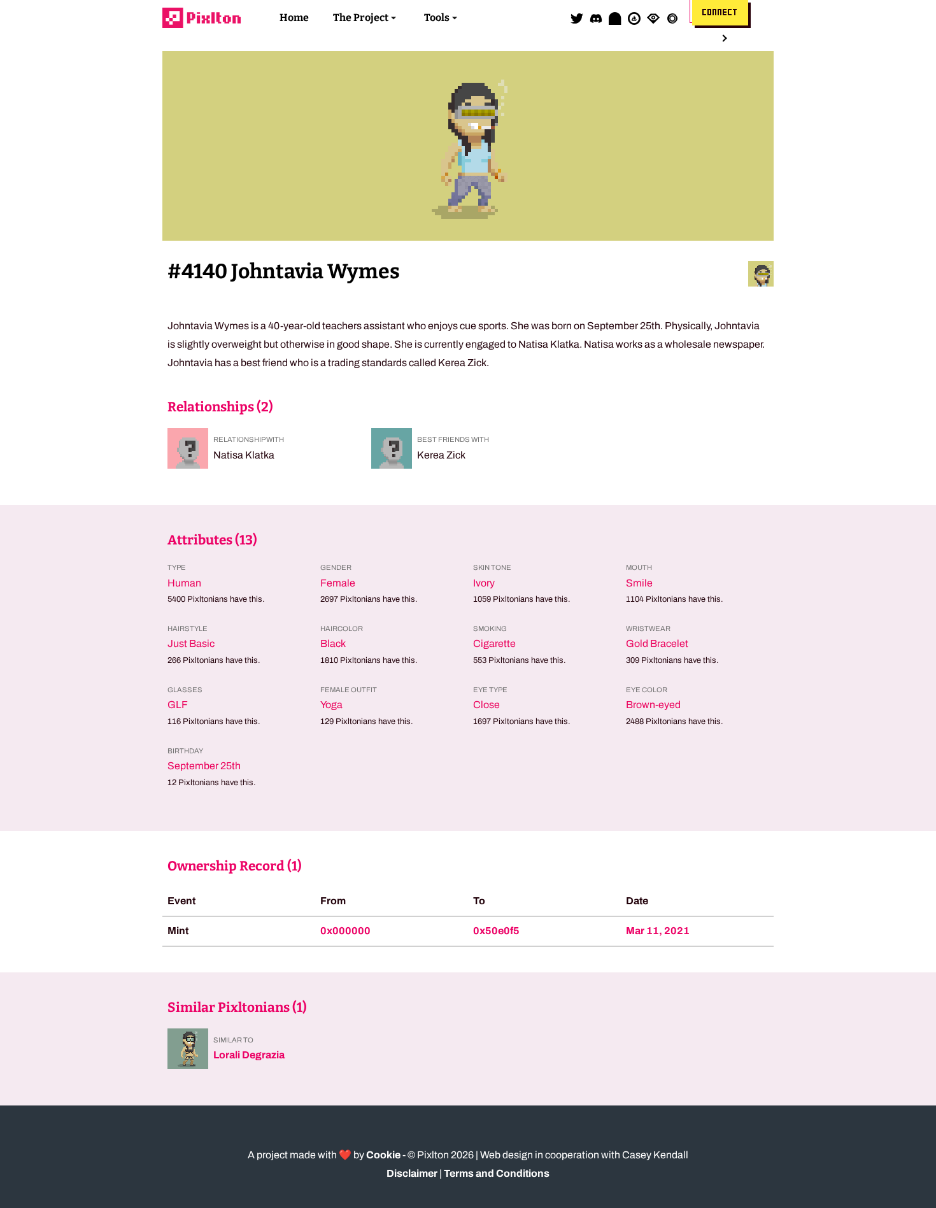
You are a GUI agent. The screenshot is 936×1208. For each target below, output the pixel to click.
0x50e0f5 (496, 930)
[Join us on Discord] (596, 18)
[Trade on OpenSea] (634, 18)
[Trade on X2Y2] (672, 18)
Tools (437, 17)
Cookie (383, 1154)
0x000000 (345, 930)
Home (294, 17)
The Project (360, 17)
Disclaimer (411, 1173)
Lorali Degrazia (249, 1054)
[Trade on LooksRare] (653, 18)
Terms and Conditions (497, 1173)
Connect (720, 13)
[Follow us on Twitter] (577, 18)
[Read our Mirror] (615, 18)
